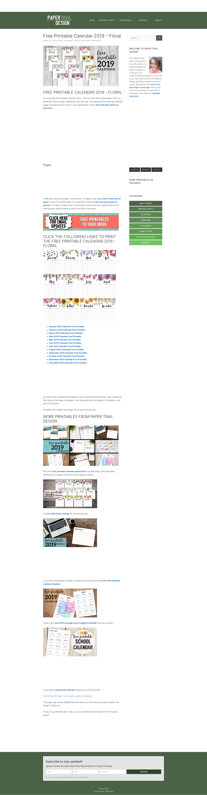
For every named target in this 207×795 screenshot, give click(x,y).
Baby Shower (146, 203)
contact (157, 169)
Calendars (146, 214)
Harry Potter (145, 231)
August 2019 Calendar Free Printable (66, 349)
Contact (143, 20)
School (145, 243)
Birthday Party (107, 20)
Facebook (135, 169)
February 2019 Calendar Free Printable (67, 330)
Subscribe (143, 772)
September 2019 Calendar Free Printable (68, 353)
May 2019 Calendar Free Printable (65, 340)
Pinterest (146, 169)
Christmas (146, 220)
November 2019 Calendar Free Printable (68, 359)
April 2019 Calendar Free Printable (65, 336)
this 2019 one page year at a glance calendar (76, 623)
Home (92, 20)
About (158, 20)
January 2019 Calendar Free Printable (66, 326)
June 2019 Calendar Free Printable (65, 343)
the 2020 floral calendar (58, 514)
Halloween (145, 226)
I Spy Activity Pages (145, 237)
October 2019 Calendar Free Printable (67, 356)
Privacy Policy (104, 789)
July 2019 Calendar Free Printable (65, 346)
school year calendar (65, 690)
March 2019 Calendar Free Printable (66, 333)
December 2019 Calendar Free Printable (68, 363)
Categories (125, 20)
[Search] (159, 38)
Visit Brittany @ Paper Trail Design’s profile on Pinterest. (67, 696)
